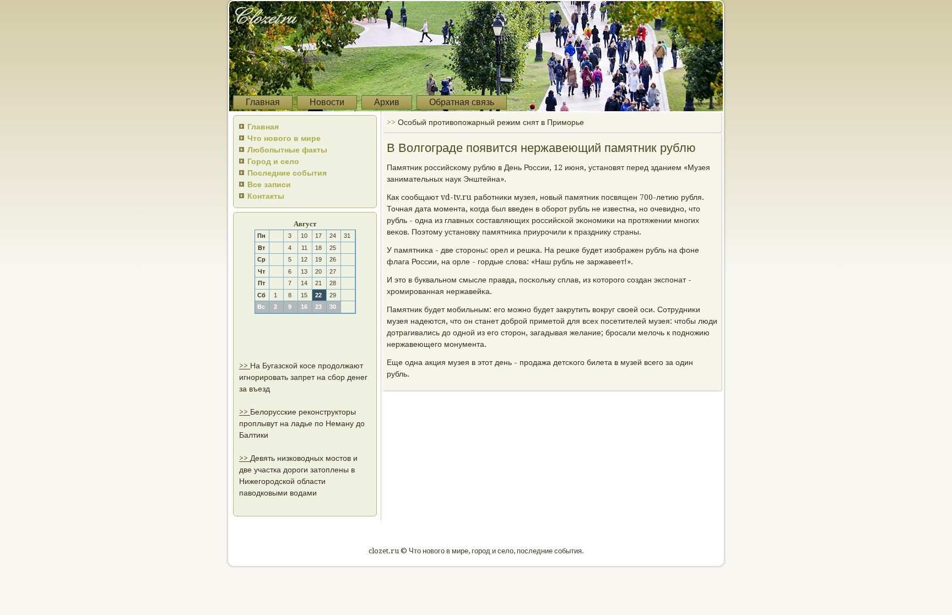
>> (244, 365)
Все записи (269, 184)
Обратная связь (461, 102)
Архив (386, 102)
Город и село (273, 161)
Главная (263, 102)
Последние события (287, 172)
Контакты (265, 196)
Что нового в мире (284, 138)
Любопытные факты (287, 149)
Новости (327, 102)
